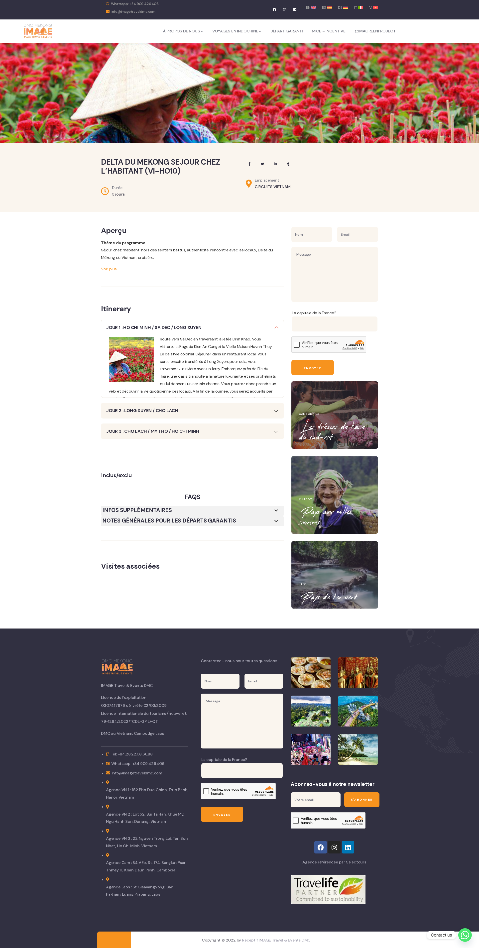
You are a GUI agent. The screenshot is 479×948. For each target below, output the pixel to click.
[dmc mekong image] (38, 31)
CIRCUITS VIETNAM (273, 186)
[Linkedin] (295, 9)
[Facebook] (274, 9)
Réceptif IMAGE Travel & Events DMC (276, 940)
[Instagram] (285, 9)
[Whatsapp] (465, 935)
